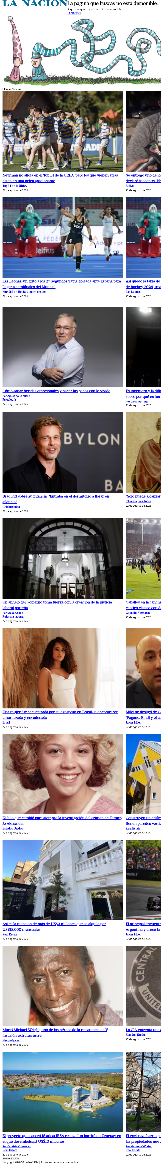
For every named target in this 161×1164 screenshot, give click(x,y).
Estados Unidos (13, 828)
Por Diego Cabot (13, 613)
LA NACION (74, 13)
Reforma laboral (13, 616)
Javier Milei (133, 722)
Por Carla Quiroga (137, 401)
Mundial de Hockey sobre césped (25, 292)
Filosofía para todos (138, 501)
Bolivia (130, 186)
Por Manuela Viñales (139, 1146)
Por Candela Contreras (17, 1146)
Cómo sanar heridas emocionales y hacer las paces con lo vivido (56, 391)
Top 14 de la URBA (15, 186)
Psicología (9, 399)
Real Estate (133, 828)
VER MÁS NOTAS (11, 1158)
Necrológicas (11, 1040)
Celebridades (11, 507)
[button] (63, 132)
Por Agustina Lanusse (16, 396)
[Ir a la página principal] (35, 5)
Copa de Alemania (138, 613)
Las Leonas (133, 292)
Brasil (6, 722)
